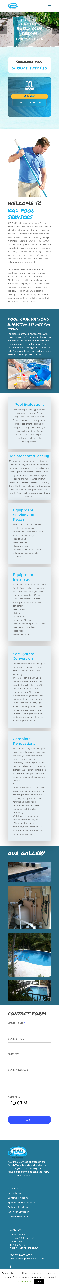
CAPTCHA (14, 1097)
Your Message (18, 1069)
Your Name (16, 1023)
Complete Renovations (18, 1216)
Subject (13, 1054)
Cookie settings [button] (24, 1281)
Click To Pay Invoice (30, 102)
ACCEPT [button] (39, 1281)
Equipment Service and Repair (22, 1202)
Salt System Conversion (18, 1211)
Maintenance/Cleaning (18, 1197)
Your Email (16, 1038)
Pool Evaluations (15, 1193)
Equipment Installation (18, 1207)
